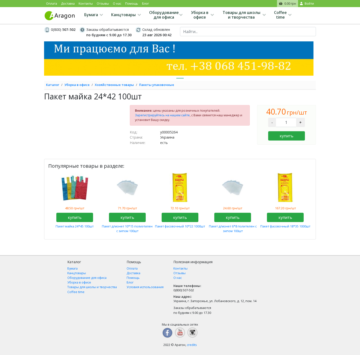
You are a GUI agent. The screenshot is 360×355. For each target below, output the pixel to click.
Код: (133, 132)
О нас (117, 3)
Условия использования (145, 287)
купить (286, 136)
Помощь (131, 3)
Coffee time (280, 15)
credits (192, 345)
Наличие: (137, 142)
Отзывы (103, 3)
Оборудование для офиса (164, 15)
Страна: (136, 137)
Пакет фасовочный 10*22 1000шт (180, 226)
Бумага (91, 14)
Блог (145, 3)
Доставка (68, 3)
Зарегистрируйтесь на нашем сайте (162, 115)
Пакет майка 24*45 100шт (75, 226)
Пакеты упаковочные (156, 85)
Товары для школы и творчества (241, 15)
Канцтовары (123, 14)
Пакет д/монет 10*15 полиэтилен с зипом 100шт (127, 228)
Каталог (52, 85)
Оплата (51, 3)
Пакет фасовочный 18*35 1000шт (285, 226)
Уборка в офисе (199, 15)
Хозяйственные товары (114, 85)
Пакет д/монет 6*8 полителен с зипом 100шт (233, 228)
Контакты (86, 3)
